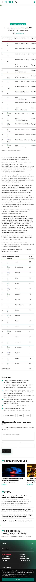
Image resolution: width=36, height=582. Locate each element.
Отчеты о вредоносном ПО (18, 24)
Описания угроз (24, 558)
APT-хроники (5, 556)
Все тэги (22, 554)
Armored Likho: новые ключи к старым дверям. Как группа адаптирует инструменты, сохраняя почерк (12, 480)
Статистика (23, 556)
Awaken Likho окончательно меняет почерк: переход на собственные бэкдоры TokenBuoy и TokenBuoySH (17, 515)
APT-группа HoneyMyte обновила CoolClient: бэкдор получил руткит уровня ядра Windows (17, 496)
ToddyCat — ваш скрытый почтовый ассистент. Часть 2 (17, 520)
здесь (8, 575)
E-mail (20, 442)
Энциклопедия (6, 558)
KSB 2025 (4, 560)
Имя (3, 442)
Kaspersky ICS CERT (25, 560)
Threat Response (6, 554)
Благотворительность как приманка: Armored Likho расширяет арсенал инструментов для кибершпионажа (17, 509)
